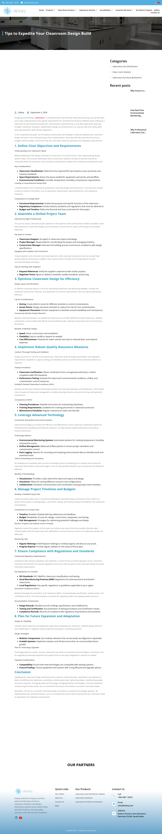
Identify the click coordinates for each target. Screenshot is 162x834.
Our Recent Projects (144, 10)
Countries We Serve (123, 10)
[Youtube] (158, 3)
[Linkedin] (156, 3)
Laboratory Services (87, 10)
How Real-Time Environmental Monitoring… (137, 113)
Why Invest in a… (138, 90)
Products (49, 10)
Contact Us (155, 12)
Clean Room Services (66, 10)
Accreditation (105, 10)
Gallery (157, 10)
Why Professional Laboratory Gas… (138, 131)
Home (41, 10)
